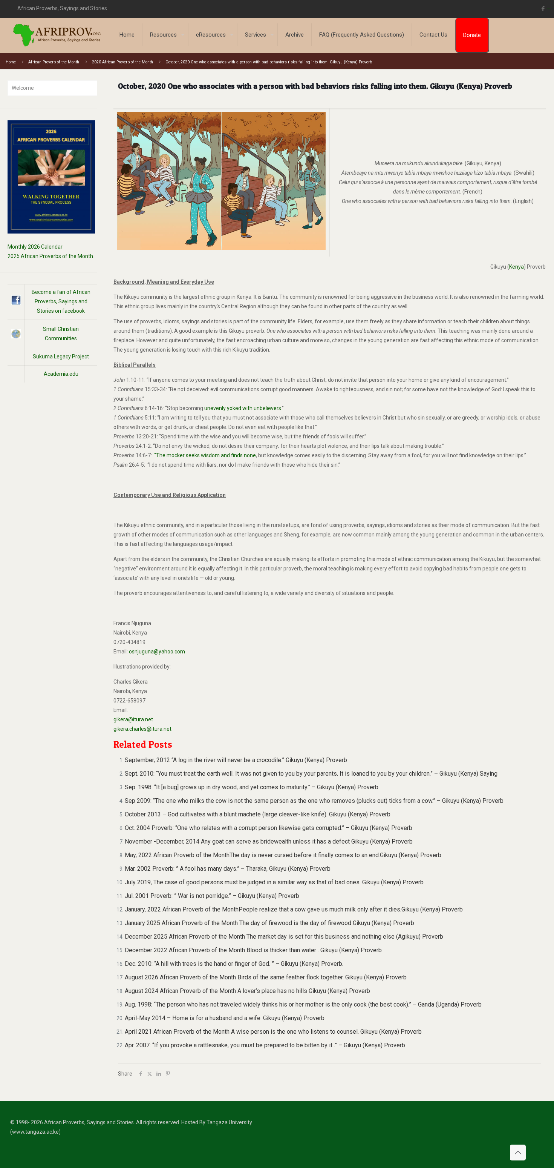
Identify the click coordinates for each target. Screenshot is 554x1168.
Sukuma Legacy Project (61, 356)
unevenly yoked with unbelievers (242, 408)
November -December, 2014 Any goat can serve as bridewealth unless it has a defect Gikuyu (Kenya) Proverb (269, 841)
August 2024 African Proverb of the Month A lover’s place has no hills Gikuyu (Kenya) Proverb (247, 990)
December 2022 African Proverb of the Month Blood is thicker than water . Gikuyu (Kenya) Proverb (253, 950)
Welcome (23, 88)
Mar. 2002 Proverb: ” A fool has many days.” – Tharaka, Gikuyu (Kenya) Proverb (228, 868)
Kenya (516, 267)
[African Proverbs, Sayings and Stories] (57, 35)
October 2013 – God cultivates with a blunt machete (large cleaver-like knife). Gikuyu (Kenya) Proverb (257, 814)
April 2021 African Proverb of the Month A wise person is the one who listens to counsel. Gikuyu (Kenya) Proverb (273, 1031)
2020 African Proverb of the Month (122, 62)
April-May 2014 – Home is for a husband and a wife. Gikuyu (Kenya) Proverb (224, 1018)
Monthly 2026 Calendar (35, 247)
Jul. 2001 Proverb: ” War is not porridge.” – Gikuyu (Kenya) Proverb (212, 895)
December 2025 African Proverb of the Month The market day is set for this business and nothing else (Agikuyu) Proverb (284, 936)
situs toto (548, 8)
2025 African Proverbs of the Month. (51, 256)
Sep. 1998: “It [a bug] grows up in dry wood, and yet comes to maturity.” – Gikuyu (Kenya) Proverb (251, 787)
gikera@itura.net (133, 719)
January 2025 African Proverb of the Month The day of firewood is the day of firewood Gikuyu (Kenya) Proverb (269, 923)
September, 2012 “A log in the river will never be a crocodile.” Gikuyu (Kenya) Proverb (236, 760)
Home (11, 62)
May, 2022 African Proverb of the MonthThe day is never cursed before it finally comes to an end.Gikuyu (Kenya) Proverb (283, 855)
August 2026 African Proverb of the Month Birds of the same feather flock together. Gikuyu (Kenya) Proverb (266, 977)
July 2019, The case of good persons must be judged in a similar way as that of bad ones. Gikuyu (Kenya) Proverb (274, 882)
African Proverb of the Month (53, 62)
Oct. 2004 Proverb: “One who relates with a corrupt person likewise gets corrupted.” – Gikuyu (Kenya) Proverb (268, 827)
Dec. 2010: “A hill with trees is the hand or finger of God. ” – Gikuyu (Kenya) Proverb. (234, 963)
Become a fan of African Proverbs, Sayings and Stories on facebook (61, 301)
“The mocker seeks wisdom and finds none (204, 455)
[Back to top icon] (518, 1152)
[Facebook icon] (543, 8)
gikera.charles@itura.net (142, 729)
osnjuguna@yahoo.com (157, 652)
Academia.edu (61, 374)
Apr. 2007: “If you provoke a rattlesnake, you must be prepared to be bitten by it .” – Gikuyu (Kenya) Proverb (265, 1045)
